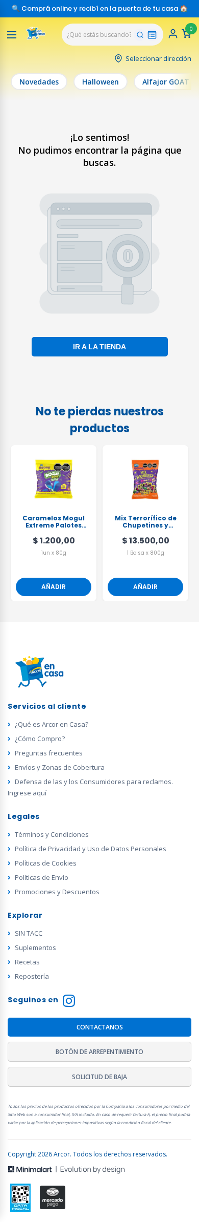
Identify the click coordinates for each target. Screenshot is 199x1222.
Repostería (32, 976)
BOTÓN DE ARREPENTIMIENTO (99, 1051)
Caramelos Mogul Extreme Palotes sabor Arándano (53, 522)
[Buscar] (140, 35)
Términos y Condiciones (52, 834)
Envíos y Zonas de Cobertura (60, 767)
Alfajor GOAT (165, 82)
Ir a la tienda (99, 347)
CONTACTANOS (100, 1027)
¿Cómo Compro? (40, 738)
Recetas (27, 961)
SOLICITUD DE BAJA (99, 1076)
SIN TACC (28, 933)
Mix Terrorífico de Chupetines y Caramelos (146, 522)
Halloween (100, 82)
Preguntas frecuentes (49, 752)
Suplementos (35, 947)
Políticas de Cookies (46, 863)
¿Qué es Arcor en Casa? (51, 724)
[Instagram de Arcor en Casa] (69, 1002)
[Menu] (12, 35)
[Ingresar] (173, 36)
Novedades (39, 82)
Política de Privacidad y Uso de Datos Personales (90, 848)
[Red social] (21, 1198)
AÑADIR (53, 586)
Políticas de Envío (41, 877)
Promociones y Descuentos (57, 891)
